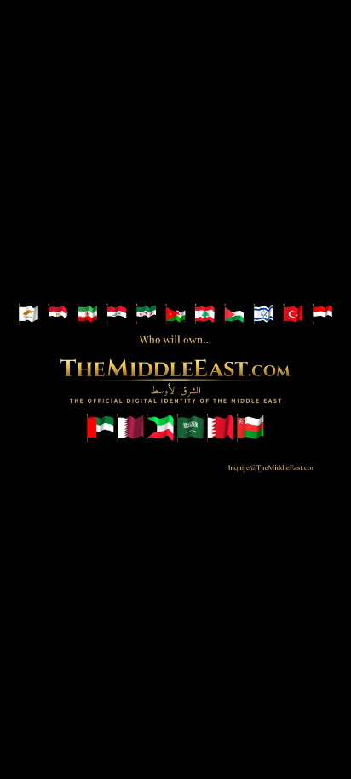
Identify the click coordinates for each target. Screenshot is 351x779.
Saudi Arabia (190, 426)
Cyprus (29, 315)
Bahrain (220, 426)
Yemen (324, 315)
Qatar (130, 426)
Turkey (294, 315)
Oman (250, 426)
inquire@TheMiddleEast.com (258, 464)
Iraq (117, 315)
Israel (265, 315)
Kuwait (160, 426)
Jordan (176, 315)
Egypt (59, 315)
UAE (100, 426)
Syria (146, 315)
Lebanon (206, 315)
